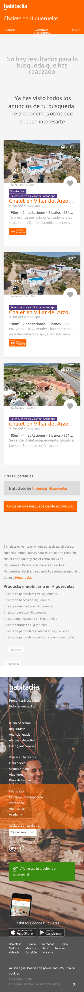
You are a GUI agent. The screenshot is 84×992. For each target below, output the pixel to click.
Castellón (31, 952)
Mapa (76, 30)
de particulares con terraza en (39, 637)
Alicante (48, 952)
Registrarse (17, 729)
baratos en (25, 625)
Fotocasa (15, 984)
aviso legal (35, 47)
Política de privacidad (42, 968)
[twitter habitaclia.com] (12, 848)
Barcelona (15, 943)
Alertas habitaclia (21, 740)
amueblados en (29, 606)
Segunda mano (19, 768)
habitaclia (31, 984)
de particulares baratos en (36, 631)
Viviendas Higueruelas (49, 488)
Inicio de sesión (20, 723)
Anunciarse (17, 808)
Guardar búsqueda (42, 55)
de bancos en (27, 600)
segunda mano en (30, 618)
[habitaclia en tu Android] (51, 932)
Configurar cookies (22, 746)
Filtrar (9, 30)
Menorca (31, 948)
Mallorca (14, 948)
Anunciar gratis (19, 734)
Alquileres (16, 774)
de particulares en (31, 594)
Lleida (64, 943)
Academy (15, 814)
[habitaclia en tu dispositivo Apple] (22, 932)
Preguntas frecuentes (24, 700)
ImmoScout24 (50, 984)
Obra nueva (17, 763)
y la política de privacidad (57, 47)
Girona (32, 943)
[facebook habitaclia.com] (20, 848)
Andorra (59, 948)
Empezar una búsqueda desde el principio (40, 506)
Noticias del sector (22, 706)
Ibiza (45, 948)
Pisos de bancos (20, 780)
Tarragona (48, 943)
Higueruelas (23, 577)
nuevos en (25, 612)
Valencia (14, 952)
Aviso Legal (17, 968)
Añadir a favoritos (70, 183)
